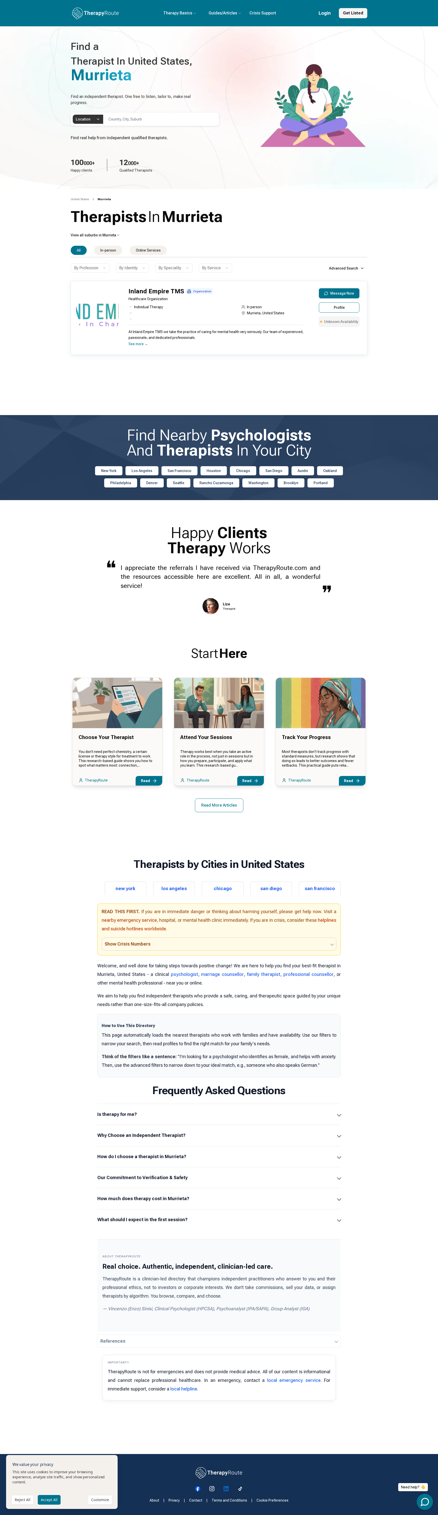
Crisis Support (262, 13)
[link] (104, 199)
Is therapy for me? (117, 1114)
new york (125, 888)
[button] (217, 320)
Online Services (148, 250)
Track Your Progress (306, 737)
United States (80, 199)
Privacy (174, 1500)
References (112, 1341)
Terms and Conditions (229, 1500)
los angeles (174, 888)
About (154, 1500)
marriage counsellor (222, 974)
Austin (303, 471)
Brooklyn (291, 483)
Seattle (178, 483)
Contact (195, 1500)
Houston (214, 471)
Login (325, 13)
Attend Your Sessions (206, 737)
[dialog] (62, 1482)
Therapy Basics (177, 13)
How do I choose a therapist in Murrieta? (141, 1156)
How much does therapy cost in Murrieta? (143, 1198)
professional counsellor (308, 974)
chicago (223, 888)
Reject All (22, 1499)
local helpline (183, 1388)
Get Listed (353, 13)
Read (145, 781)
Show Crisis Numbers (128, 944)
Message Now (342, 293)
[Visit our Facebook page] (198, 1489)
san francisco (320, 888)
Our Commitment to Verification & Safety (142, 1177)
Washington (258, 483)
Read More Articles (219, 805)
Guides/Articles (223, 13)
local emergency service (294, 1380)
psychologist (184, 974)
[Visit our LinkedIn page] (226, 1489)
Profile (339, 307)
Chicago (243, 471)
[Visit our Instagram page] (212, 1489)
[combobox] (88, 119)
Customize (100, 1499)
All (79, 250)
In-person (108, 250)
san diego (271, 888)
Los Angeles (142, 471)
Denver (152, 483)
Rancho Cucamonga (216, 483)
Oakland (330, 471)
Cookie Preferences (272, 1500)
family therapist (263, 974)
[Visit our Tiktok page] (240, 1489)
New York (108, 471)
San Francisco (179, 471)
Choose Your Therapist (106, 737)
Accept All (49, 1499)
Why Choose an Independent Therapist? (141, 1135)
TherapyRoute (96, 780)
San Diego (273, 471)
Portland (321, 483)
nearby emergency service (129, 920)
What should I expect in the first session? (142, 1219)
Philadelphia (120, 483)
